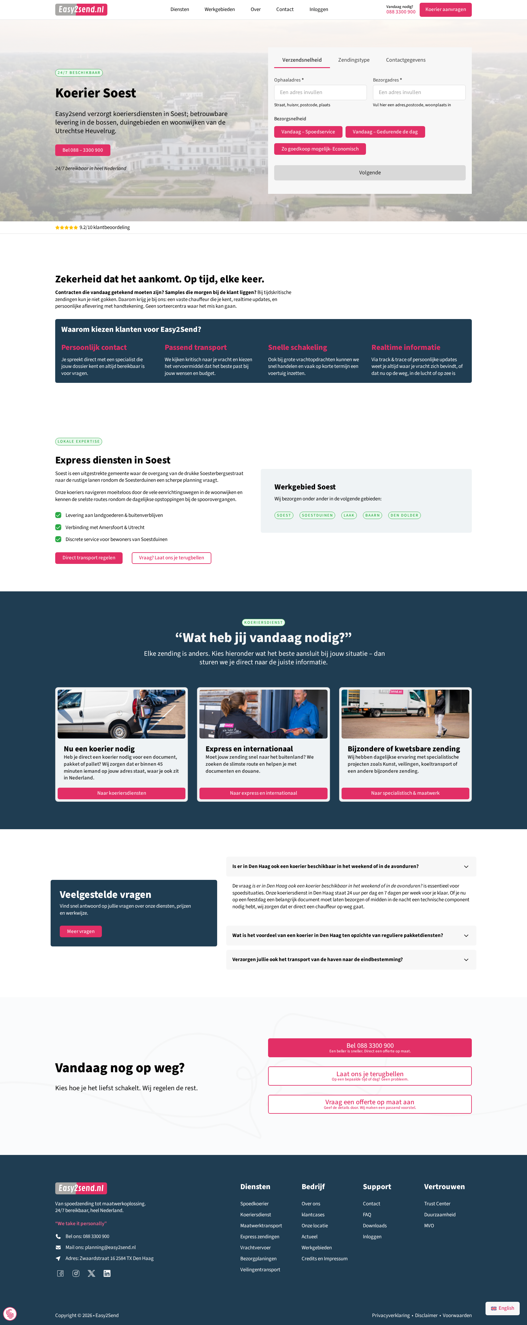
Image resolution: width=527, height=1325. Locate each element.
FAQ (367, 1214)
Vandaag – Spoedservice (308, 132)
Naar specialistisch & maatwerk (405, 793)
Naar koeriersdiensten (121, 793)
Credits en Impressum (325, 1258)
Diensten (179, 9)
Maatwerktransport (261, 1225)
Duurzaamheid (440, 1214)
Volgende (370, 172)
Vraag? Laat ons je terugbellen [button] (171, 557)
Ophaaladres (289, 80)
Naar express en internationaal (263, 793)
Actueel (309, 1236)
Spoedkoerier (254, 1203)
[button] (351, 867)
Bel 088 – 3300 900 (83, 150)
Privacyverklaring (391, 1315)
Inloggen (319, 9)
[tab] (302, 60)
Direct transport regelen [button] (89, 557)
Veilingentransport (260, 1269)
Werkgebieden (220, 9)
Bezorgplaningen (258, 1258)
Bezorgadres (387, 80)
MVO (429, 1225)
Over (256, 9)
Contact (285, 9)
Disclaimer (426, 1315)
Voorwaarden (457, 1315)
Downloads (375, 1225)
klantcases (313, 1214)
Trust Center (437, 1203)
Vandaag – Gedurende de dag (385, 132)
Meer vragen (81, 931)
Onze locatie (315, 1225)
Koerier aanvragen (445, 9)
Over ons (311, 1203)
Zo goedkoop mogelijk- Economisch (320, 149)
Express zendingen (259, 1236)
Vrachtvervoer (255, 1247)
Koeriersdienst (255, 1214)
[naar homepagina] (81, 10)
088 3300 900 (401, 12)
